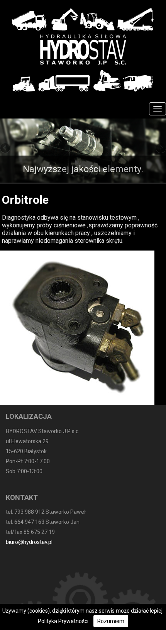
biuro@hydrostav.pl (29, 542)
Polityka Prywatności (63, 621)
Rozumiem (110, 621)
